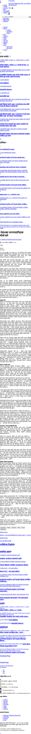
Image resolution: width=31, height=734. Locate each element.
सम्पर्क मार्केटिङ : (4, 687)
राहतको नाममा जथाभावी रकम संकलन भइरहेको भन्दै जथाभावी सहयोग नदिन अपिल (14, 125)
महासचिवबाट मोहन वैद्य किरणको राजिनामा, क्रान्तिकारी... (13, 167)
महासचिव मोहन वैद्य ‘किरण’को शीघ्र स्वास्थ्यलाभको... (12, 176)
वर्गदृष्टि (1, 228)
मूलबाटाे (19, 239)
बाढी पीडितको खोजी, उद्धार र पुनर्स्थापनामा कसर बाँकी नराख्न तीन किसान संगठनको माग (14, 105)
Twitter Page (4, 662)
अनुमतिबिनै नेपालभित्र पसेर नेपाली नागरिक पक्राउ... (14, 616)
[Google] (4, 673)
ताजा (1, 603)
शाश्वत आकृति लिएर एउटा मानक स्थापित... (10, 214)
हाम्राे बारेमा (6, 18)
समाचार (5, 5)
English (5, 50)
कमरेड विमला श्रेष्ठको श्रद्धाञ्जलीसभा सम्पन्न (15, 645)
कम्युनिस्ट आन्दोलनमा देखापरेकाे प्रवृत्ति (11, 558)
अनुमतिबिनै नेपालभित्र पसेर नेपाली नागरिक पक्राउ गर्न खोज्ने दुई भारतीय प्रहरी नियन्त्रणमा (15, 75)
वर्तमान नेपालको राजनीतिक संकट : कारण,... (12, 632)
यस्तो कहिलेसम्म (4, 83)
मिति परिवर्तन (6, 20)
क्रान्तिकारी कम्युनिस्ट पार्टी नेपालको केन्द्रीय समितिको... (13, 185)
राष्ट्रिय (8, 33)
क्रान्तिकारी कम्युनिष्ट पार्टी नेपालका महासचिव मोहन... (12, 157)
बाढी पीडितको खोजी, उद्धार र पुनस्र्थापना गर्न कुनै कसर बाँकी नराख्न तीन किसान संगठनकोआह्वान (15, 115)
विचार (4, 9)
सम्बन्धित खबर (5, 552)
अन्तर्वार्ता (5, 700)
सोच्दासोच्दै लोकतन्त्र (6, 90)
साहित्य (5, 37)
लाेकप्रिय (3, 627)
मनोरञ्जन (5, 709)
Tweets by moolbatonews (6, 665)
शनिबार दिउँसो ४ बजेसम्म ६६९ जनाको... (11, 610)
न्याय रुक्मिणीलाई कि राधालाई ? (7, 149)
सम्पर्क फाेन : (3, 684)
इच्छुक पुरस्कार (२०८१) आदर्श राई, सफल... (10, 194)
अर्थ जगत (5, 8)
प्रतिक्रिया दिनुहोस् (6, 544)
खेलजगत (5, 42)
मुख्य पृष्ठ (5, 27)
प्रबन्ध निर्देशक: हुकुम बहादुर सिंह (16, 724)
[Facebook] (3, 670)
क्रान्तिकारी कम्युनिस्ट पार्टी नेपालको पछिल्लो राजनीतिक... (14, 204)
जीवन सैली (5, 11)
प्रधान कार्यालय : (4, 681)
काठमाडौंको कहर (4, 96)
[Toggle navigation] (0, 24)
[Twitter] (4, 671)
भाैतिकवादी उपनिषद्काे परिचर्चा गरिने (11, 715)
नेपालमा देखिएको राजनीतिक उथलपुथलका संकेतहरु (14, 565)
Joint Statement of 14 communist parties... (11, 222)
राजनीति (5, 6)
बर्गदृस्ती (5, 12)
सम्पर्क (4, 720)
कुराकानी (5, 36)
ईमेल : (1, 690)
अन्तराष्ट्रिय (9, 31)
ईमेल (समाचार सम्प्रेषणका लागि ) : (8, 693)
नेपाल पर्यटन (9, 47)
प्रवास (4, 39)
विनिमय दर (5, 21)
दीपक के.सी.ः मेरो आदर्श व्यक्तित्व (9, 571)
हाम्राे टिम (5, 718)
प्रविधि (5, 43)
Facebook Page (5, 656)
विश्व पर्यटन (9, 48)
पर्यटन (4, 45)
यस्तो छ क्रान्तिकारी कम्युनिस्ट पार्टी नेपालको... (13, 652)
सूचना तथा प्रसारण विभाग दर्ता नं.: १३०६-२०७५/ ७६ (12, 723)
